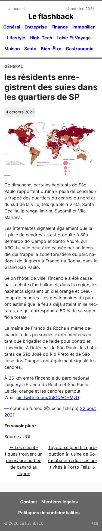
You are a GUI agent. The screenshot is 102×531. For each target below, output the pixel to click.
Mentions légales (59, 501)
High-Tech (41, 37)
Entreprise (35, 27)
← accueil (16, 9)
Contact (28, 501)
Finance (59, 27)
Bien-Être (51, 48)
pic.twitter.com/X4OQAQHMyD (47, 397)
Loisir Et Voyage (74, 37)
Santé (30, 48)
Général (11, 27)
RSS (94, 523)
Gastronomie (80, 48)
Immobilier (83, 27)
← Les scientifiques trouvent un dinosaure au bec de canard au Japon (23, 460)
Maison (12, 48)
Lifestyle (16, 37)
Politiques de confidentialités (49, 512)
